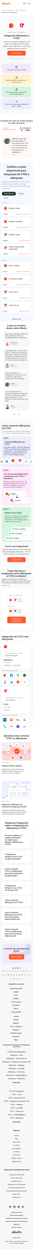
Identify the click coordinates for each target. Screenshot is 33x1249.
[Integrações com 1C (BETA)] (18, 720)
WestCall (16, 1023)
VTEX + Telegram (16, 1104)
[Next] (19, 414)
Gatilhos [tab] (21, 193)
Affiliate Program (16, 1158)
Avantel (16, 1016)
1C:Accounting (16, 1002)
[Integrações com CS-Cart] (11, 682)
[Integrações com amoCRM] (5, 720)
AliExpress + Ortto (16, 1055)
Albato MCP (16, 1194)
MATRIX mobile (16, 1033)
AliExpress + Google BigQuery (16, 1075)
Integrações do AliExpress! (23, 214)
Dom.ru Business (16, 1026)
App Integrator (16, 1148)
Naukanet (16, 1036)
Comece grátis (16, 53)
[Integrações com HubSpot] (11, 720)
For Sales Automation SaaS (16, 1188)
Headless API (16, 1197)
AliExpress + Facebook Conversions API (16, 1062)
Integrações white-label (16, 1175)
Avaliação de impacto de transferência (16, 1221)
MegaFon (16, 1030)
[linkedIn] (14, 1207)
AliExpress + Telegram (16, 1065)
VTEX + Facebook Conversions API (16, 1101)
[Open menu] (29, 3)
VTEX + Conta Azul (16, 1111)
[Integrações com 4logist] (24, 720)
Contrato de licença (16, 1212)
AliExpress (23, 10)
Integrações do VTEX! (24, 240)
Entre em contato (16, 1227)
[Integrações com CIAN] (5, 682)
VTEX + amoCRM (16, 1108)
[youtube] (18, 1207)
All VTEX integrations (16, 1091)
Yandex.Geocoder (16, 988)
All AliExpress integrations (16, 1052)
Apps (17, 10)
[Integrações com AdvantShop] (11, 675)
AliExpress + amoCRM (16, 1068)
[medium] (23, 1207)
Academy (16, 1145)
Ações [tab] (6, 198)
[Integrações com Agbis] (11, 726)
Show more (16, 1082)
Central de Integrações (8, 10)
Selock (16, 1009)
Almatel (16, 992)
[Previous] (14, 414)
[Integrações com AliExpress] (5, 675)
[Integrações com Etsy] (18, 682)
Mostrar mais (16, 319)
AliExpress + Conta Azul (16, 1072)
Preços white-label (16, 1178)
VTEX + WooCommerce (16, 1098)
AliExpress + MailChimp (16, 1079)
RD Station (16, 1005)
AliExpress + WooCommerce (17, 1058)
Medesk (16, 998)
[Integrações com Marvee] (24, 682)
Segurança (16, 1224)
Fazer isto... (10, 606)
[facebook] (10, 1207)
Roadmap (16, 1152)
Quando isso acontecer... (15, 595)
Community (16, 1155)
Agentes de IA (16, 1161)
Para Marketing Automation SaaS (16, 1191)
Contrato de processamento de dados (16, 1218)
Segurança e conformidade (16, 1184)
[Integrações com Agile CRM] (24, 726)
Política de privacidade (16, 1215)
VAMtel (16, 1020)
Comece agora (16, 957)
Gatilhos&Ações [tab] (9, 193)
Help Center (16, 1142)
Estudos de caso (16, 1181)
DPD (16, 995)
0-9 (3, 971)
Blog (16, 1139)
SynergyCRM (16, 1012)
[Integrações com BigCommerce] (24, 675)
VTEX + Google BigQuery (16, 1115)
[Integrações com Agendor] (18, 726)
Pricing (16, 1135)
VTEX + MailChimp (16, 1118)
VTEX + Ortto (16, 1094)
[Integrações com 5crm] (5, 726)
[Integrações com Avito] (18, 675)
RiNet (16, 1040)
